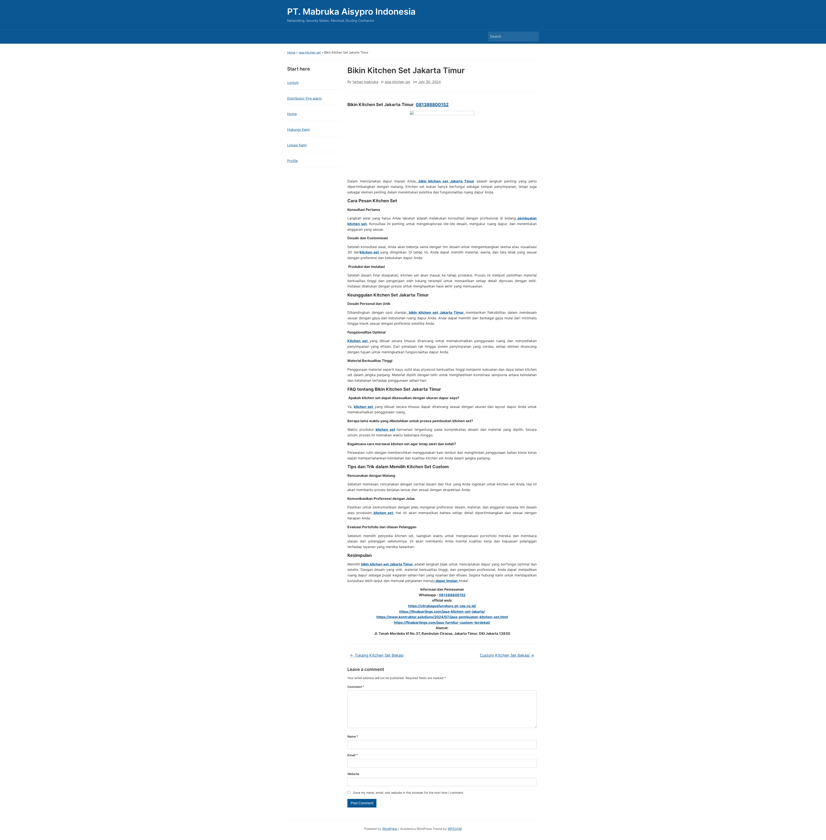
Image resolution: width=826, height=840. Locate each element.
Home (291, 52)
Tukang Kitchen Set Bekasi (377, 655)
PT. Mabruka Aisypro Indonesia (351, 11)
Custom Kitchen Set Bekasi (507, 655)
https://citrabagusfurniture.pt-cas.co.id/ (442, 606)
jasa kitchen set (310, 52)
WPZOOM (455, 829)
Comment (355, 687)
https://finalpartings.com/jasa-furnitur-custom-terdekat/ (442, 622)
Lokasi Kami (297, 145)
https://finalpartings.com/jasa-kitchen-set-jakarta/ (442, 611)
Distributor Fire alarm (304, 98)
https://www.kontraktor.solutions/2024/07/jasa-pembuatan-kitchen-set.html (442, 617)
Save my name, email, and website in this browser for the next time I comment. (408, 792)
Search (533, 36)
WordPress (389, 829)
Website (353, 774)
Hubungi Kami (298, 129)
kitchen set (385, 429)
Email (352, 755)
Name (352, 736)
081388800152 (432, 104)
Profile (292, 161)
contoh (293, 82)
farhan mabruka (365, 82)
